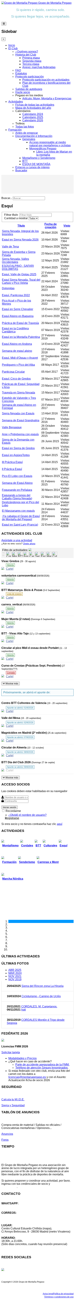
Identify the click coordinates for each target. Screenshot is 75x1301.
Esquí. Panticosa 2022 (16, 295)
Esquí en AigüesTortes (16, 455)
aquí (59, 823)
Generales (28, 139)
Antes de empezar (26, 132)
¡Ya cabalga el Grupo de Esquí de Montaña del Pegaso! (21, 518)
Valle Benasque (12, 427)
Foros (5, 1139)
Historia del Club (25, 54)
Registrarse (12, 818)
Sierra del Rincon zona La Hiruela (42, 985)
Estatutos (21, 73)
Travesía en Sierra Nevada (18, 392)
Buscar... (6, 198)
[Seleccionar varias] (3, 553)
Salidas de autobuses (28, 89)
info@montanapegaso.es (16, 1215)
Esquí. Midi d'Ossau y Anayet (20, 357)
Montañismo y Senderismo (38, 157)
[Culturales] (54, 554)
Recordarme (13, 810)
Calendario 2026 (32, 120)
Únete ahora (29, 543)
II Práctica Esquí (12, 469)
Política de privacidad (63, 1293)
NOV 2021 (14, 976)
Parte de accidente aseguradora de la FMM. (42, 1064)
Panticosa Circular (13, 371)
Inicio (11, 45)
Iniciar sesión (9, 807)
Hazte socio (22, 92)
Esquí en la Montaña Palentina (21, 336)
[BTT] (20, 554)
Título (21, 225)
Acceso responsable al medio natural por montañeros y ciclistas (50, 144)
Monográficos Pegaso (42, 148)
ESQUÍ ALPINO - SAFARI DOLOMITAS (18, 267)
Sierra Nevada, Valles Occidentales (15, 260)
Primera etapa (31, 57)
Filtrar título (11, 214)
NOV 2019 (14, 979)
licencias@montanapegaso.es (27, 1077)
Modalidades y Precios (22, 1058)
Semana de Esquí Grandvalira (20, 420)
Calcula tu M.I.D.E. (12, 1099)
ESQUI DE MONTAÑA (36, 164)
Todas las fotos (24, 126)
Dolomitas (8, 288)
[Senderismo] (37, 554)
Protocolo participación (29, 76)
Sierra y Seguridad (13, 1105)
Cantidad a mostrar (16, 218)
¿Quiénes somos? (26, 51)
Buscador (21, 170)
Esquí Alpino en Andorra (17, 343)
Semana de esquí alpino (17, 350)
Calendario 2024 (32, 114)
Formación (15, 129)
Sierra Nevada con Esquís (18, 413)
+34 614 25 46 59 (12, 1206)
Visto (66, 225)
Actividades (15, 101)
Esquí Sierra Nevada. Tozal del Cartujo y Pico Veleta (21, 281)
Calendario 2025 (32, 117)
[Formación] (25, 554)
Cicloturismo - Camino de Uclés (41, 996)
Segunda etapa (31, 60)
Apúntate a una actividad (16, 540)
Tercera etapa (30, 64)
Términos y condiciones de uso (59, 1297)
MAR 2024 (15, 973)
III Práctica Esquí (12, 462)
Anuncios (7, 1133)
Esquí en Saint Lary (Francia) (20, 524)
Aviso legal (48, 1293)
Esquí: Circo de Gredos (16, 378)
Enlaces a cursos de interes (32, 167)
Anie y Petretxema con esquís (20, 434)
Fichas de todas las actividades (34, 104)
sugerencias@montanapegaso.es (22, 1219)
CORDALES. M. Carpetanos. (39, 1006)
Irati (23, 1009)
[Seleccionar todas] (3, 555)
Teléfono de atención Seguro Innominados (41, 1067)
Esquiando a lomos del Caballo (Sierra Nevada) (17, 497)
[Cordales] (8, 554)
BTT (25, 161)
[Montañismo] (14, 554)
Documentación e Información (33, 136)
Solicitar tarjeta (10, 1052)
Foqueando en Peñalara (17, 489)
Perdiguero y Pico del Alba (18, 364)
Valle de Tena (10, 246)
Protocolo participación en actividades (45, 79)
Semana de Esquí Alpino (17, 482)
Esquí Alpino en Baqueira (17, 316)
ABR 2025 (14, 969)
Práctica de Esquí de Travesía (20, 323)
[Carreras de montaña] (31, 554)
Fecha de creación (50, 226)
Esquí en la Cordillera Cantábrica (15, 330)
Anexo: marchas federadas (38, 67)
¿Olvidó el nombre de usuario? (27, 814)
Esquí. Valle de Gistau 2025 (19, 274)
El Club (13, 48)
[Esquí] (43, 554)
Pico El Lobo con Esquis (17, 476)
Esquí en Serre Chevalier (17, 309)
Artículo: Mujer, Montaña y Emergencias (46, 98)
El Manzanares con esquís (18, 510)
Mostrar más (11, 683)
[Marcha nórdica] (48, 554)
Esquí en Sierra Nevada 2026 (20, 239)
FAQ (18, 70)
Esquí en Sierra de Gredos (18, 448)
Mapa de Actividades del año (33, 107)
